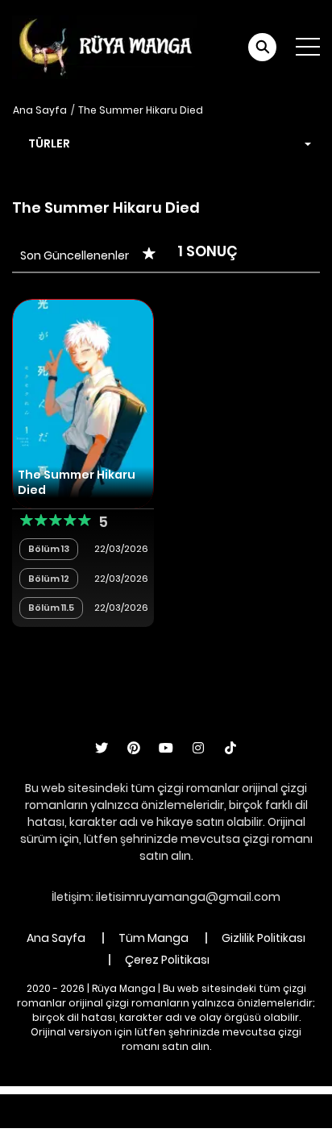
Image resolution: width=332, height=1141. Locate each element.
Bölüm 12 (48, 578)
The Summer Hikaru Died (140, 110)
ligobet (128, 1102)
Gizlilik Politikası (263, 938)
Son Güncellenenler (74, 255)
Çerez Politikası (167, 960)
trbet (142, 1119)
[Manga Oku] (104, 46)
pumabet (89, 1119)
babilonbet (191, 1102)
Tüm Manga (153, 938)
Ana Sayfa (40, 110)
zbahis (253, 1102)
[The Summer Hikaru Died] (83, 402)
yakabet (307, 1102)
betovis (189, 1119)
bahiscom (251, 1119)
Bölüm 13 (48, 548)
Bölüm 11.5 (51, 607)
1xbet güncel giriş (49, 1102)
